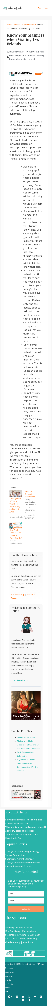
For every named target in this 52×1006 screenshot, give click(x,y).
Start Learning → (19, 680)
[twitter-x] (29, 996)
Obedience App (12, 942)
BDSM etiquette (16, 55)
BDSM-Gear (34, 934)
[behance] (23, 1000)
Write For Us (8, 984)
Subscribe (26, 909)
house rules (14, 59)
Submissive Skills (29, 24)
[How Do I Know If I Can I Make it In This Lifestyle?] (15, 525)
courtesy (40, 55)
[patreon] (29, 1000)
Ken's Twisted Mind (15, 938)
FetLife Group (18, 594)
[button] (39, 8)
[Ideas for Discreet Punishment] (32, 504)
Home (9, 24)
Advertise (7, 988)
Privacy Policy (8, 973)
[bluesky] (23, 996)
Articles (17, 24)
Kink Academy (29, 931)
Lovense (31, 938)
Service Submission (15, 855)
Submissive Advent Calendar (19, 858)
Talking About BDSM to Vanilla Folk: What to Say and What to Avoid (15, 505)
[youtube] (35, 996)
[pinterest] (41, 996)
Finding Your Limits (25, 741)
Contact (6, 991)
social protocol (28, 59)
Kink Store (28, 942)
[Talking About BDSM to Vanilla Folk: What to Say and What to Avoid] (15, 493)
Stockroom (10, 934)
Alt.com (22, 934)
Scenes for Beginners (26, 737)
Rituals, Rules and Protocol (18, 866)
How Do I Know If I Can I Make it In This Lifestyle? (15, 534)
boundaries (30, 55)
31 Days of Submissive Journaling (22, 851)
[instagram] (17, 996)
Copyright (7, 980)
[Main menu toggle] (46, 8)
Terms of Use (8, 976)
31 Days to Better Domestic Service (22, 862)
